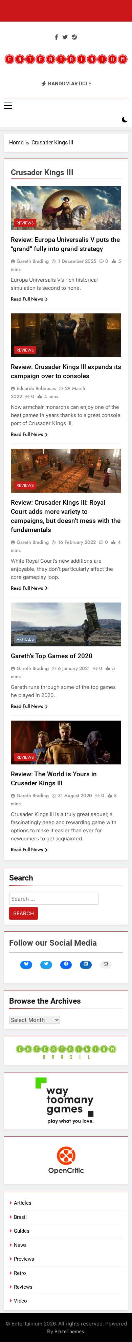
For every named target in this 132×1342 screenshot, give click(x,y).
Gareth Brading (33, 261)
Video (20, 1301)
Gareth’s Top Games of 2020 (51, 656)
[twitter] (65, 37)
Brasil (20, 1217)
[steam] (74, 37)
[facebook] (56, 37)
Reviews (25, 223)
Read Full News (27, 299)
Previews (24, 1259)
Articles (25, 639)
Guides (21, 1231)
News (20, 1245)
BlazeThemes (69, 1331)
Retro (20, 1273)
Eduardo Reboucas (36, 388)
